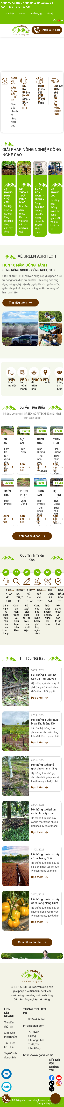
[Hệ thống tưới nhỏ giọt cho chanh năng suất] (15, 776)
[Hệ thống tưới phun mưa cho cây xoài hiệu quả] (15, 821)
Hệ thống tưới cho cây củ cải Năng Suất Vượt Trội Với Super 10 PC (45, 856)
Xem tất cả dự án (30, 536)
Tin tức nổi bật (32, 658)
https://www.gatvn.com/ (38, 1055)
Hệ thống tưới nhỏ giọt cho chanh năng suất (44, 766)
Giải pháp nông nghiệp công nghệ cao (31, 152)
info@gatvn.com (33, 1025)
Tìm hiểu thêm (18, 302)
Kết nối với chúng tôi (54, 1065)
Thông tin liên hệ (34, 1010)
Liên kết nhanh (9, 1012)
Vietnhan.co (57, 1103)
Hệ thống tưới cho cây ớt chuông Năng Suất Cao (45, 901)
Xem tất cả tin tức (29, 942)
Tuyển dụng (36, 13)
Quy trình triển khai (32, 557)
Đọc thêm (37, 697)
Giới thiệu (10, 13)
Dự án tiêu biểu (32, 407)
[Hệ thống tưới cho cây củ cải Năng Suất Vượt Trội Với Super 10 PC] (15, 866)
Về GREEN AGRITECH (37, 256)
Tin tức (22, 13)
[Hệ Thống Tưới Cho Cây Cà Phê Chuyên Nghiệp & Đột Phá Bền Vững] (15, 686)
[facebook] (6, 1074)
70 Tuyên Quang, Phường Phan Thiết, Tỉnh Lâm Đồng (36, 1040)
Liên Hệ (49, 13)
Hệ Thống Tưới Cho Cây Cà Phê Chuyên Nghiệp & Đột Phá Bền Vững (45, 677)
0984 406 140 (36, 1019)
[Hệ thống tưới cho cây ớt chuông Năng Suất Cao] (15, 911)
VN (54, 20)
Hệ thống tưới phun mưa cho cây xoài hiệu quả (43, 811)
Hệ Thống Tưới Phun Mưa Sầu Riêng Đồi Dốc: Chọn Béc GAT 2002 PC (44, 722)
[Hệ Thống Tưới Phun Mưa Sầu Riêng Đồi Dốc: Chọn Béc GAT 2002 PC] (15, 731)
